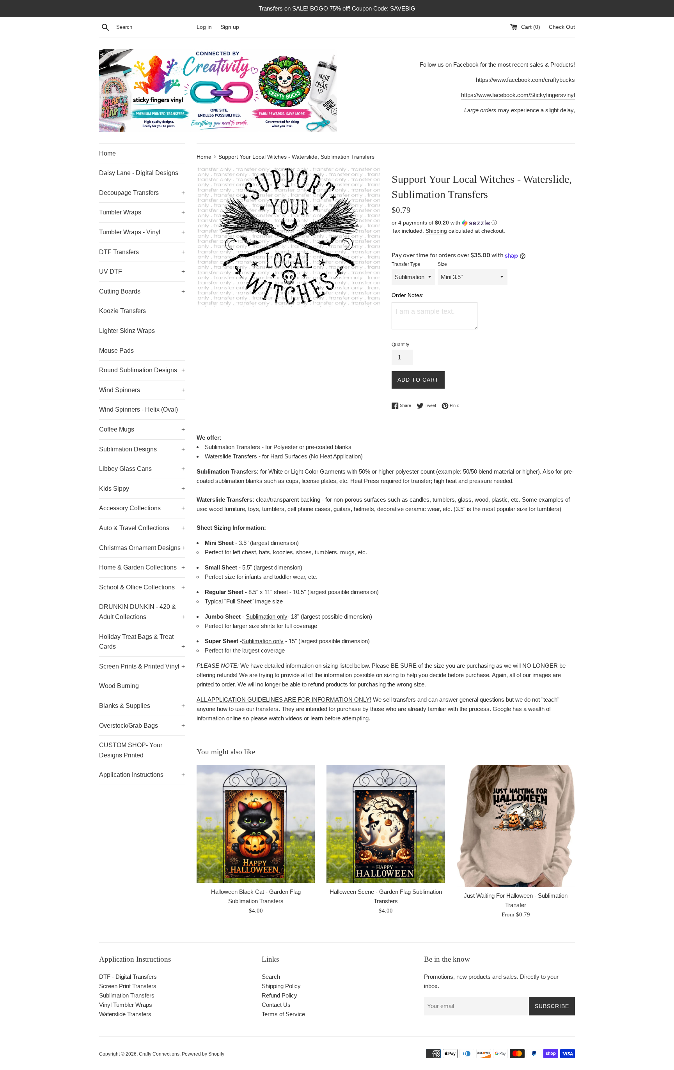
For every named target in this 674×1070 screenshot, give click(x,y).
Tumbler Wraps (142, 212)
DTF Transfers (142, 252)
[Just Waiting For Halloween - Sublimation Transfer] (516, 826)
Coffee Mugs (142, 429)
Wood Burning (119, 686)
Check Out (562, 27)
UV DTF (142, 271)
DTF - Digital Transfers (128, 976)
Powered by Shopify (203, 1054)
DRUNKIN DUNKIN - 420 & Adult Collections (142, 611)
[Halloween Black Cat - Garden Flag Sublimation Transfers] (256, 824)
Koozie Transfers (122, 311)
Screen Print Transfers (127, 986)
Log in (204, 27)
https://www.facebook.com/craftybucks (525, 79)
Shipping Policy (281, 986)
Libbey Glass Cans (142, 468)
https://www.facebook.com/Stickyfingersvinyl (518, 95)
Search (271, 976)
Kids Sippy (142, 488)
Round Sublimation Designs (142, 370)
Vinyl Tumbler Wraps (125, 1004)
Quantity (400, 344)
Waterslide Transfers (125, 1014)
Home (107, 153)
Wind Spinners (142, 390)
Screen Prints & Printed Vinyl (142, 666)
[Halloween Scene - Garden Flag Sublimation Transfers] (385, 824)
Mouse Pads (116, 350)
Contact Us (276, 1004)
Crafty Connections (159, 1054)
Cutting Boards (142, 291)
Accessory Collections (142, 508)
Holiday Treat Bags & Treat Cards (142, 641)
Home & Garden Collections (142, 567)
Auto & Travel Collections (142, 528)
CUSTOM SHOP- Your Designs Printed (130, 750)
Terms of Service (283, 1014)
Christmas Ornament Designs (142, 548)
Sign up (229, 27)
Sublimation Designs (142, 449)
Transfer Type (406, 264)
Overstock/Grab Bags (142, 725)
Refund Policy (279, 995)
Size (442, 264)
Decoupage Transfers (142, 192)
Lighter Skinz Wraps (127, 330)
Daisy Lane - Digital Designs (138, 173)
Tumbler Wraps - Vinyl (142, 232)
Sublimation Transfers (126, 995)
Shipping (436, 231)
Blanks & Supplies (142, 705)
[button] (483, 222)
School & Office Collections (142, 587)
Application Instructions (142, 774)
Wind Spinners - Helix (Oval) (138, 409)
